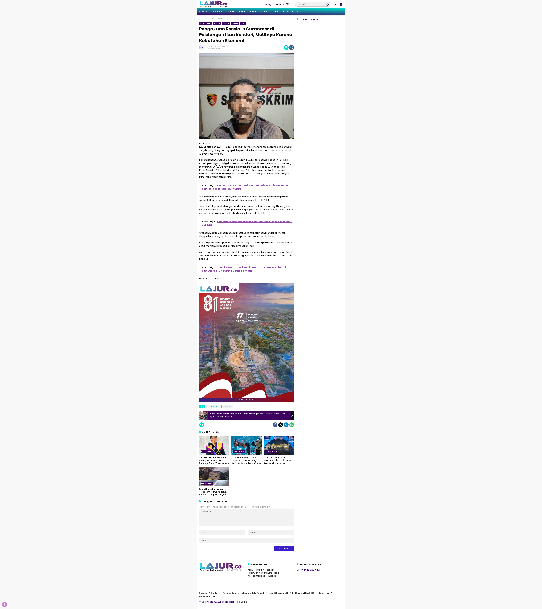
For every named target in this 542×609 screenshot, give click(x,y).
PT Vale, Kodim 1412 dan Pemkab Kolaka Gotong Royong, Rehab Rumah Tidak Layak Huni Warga (246, 460)
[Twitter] (280, 424)
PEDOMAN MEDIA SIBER (303, 593)
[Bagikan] (291, 47)
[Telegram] (286, 424)
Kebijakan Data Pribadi (252, 593)
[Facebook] (275, 424)
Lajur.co (245, 601)
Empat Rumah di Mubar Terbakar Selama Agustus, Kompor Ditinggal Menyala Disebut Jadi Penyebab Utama (213, 492)
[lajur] (213, 4)
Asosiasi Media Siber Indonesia (262, 575)
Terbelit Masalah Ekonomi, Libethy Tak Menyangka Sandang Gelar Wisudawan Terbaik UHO (213, 460)
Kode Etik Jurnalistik (278, 593)
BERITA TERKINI (205, 23)
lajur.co (209, 47)
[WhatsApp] (291, 424)
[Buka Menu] (341, 4)
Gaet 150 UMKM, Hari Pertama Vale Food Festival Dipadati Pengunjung (278, 460)
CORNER (216, 23)
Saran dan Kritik (207, 596)
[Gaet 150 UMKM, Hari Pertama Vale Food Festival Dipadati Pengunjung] (279, 445)
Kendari (228, 406)
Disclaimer (323, 593)
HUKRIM (235, 23)
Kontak (214, 593)
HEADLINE (226, 23)
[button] (327, 4)
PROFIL (243, 23)
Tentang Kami (229, 593)
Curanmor (214, 406)
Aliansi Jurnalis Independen (261, 569)
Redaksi (203, 593)
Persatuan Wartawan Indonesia (263, 572)
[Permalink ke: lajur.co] (202, 47)
